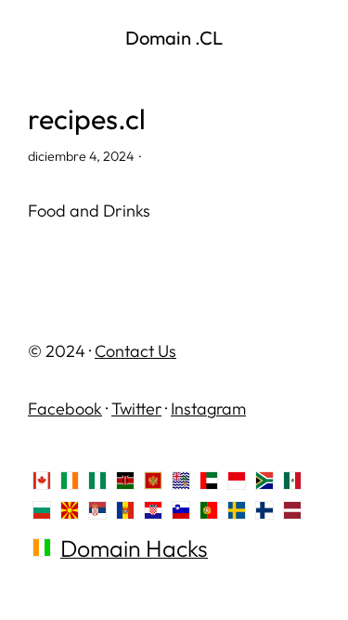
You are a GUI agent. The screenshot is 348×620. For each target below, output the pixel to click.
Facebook (65, 408)
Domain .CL (174, 37)
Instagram (208, 408)
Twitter (136, 408)
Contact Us (135, 351)
